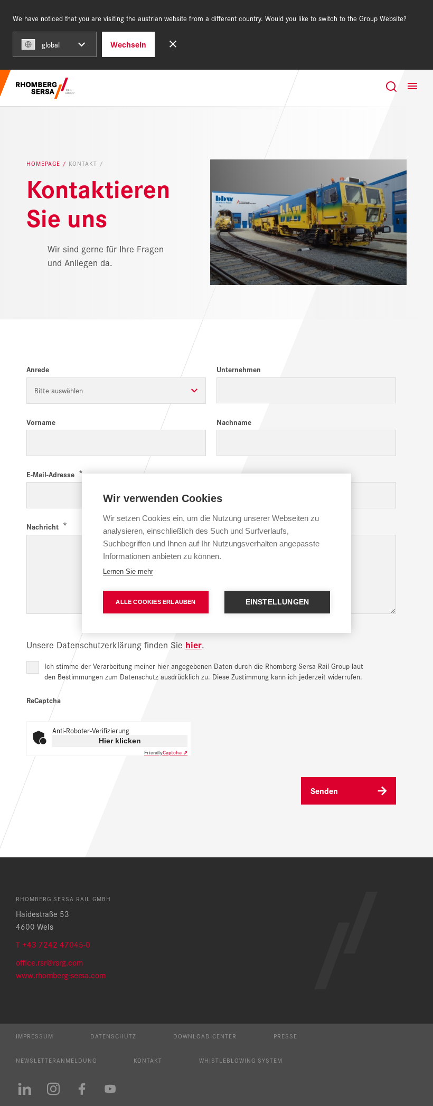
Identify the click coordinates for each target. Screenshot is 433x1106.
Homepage (44, 163)
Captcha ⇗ (165, 752)
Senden (324, 790)
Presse (285, 1036)
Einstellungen (277, 602)
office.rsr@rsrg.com (49, 962)
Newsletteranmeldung (56, 1060)
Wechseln (128, 44)
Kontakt (148, 1060)
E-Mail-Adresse (50, 474)
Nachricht (42, 527)
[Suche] (391, 86)
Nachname (233, 422)
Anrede (37, 369)
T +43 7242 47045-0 (53, 944)
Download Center (205, 1036)
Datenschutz (113, 1036)
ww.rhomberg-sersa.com (64, 975)
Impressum (34, 1036)
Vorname (40, 422)
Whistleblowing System (241, 1060)
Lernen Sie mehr (128, 571)
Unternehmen (238, 369)
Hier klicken (120, 740)
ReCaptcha (43, 700)
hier (193, 644)
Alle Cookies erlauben (155, 602)
